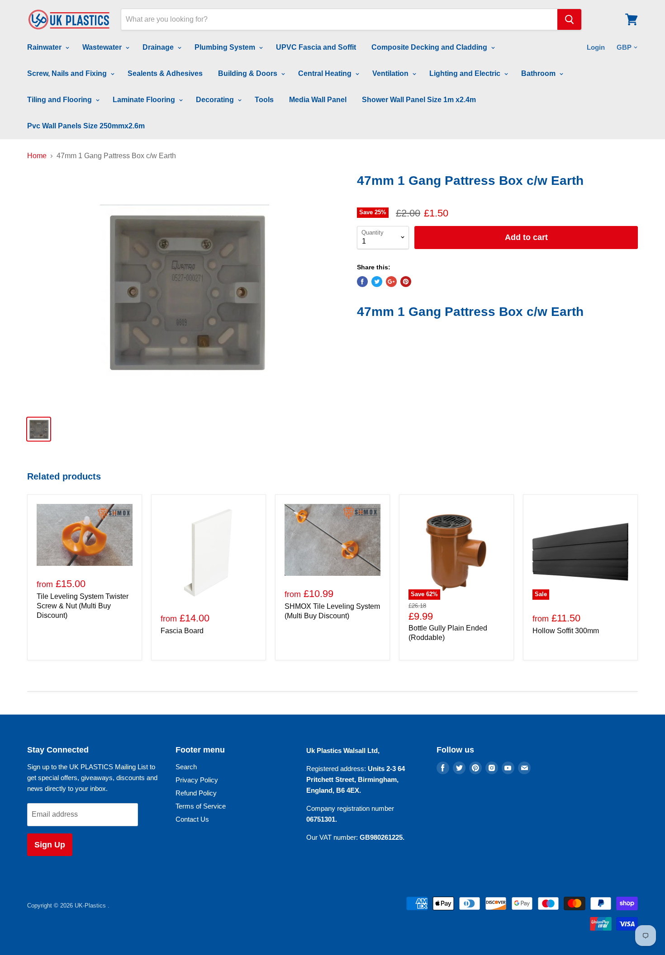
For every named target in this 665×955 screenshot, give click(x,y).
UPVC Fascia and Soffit (316, 47)
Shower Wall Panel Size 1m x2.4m (419, 99)
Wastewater (103, 47)
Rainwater (45, 47)
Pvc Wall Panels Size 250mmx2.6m (86, 126)
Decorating (216, 99)
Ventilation (391, 73)
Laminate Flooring (145, 99)
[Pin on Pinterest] (405, 281)
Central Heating (325, 73)
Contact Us (192, 819)
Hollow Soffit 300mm (565, 631)
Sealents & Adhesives (165, 73)
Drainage (159, 47)
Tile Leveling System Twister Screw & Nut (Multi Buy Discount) (82, 606)
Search (186, 767)
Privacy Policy (197, 780)
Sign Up (49, 844)
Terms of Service (201, 806)
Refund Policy (196, 793)
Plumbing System (226, 47)
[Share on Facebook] (362, 281)
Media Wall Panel (318, 99)
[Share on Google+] (391, 281)
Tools (264, 99)
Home (37, 156)
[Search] (569, 19)
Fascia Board (182, 631)
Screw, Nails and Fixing (68, 73)
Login (596, 47)
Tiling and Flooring (60, 99)
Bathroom (539, 73)
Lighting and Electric (465, 73)
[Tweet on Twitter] (376, 281)
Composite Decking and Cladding (430, 47)
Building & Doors (248, 73)
